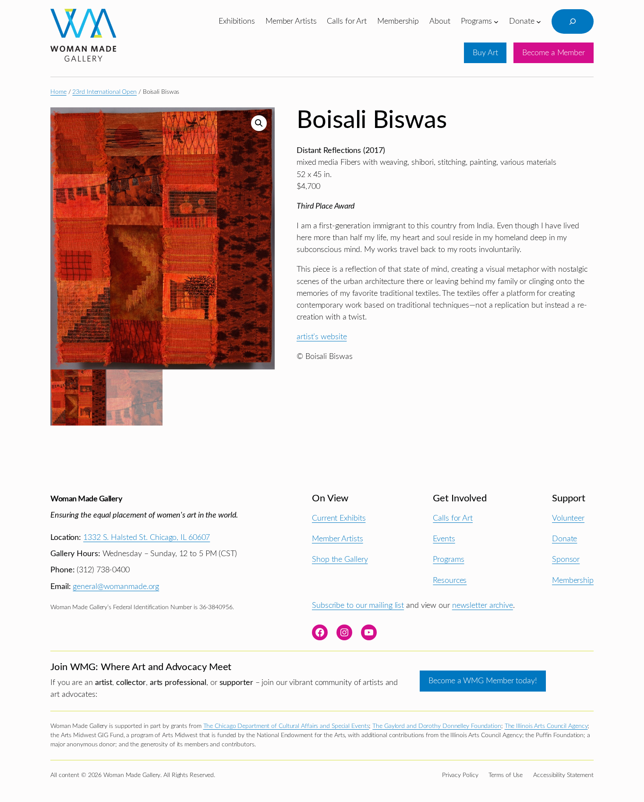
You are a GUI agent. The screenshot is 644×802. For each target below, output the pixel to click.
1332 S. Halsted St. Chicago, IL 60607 (146, 537)
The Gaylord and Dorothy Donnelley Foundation (436, 726)
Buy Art (485, 53)
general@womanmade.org (116, 586)
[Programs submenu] (496, 21)
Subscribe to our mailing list (358, 605)
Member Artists (337, 539)
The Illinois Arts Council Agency (546, 726)
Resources (450, 580)
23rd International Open (104, 92)
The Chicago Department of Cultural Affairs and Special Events (286, 726)
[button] (259, 123)
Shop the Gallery (340, 559)
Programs (448, 559)
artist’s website (322, 337)
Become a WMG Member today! (482, 681)
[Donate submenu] (538, 21)
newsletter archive (482, 605)
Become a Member (553, 53)
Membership (573, 580)
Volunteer (568, 518)
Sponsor (566, 559)
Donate (564, 539)
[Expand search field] (573, 21)
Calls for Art (453, 518)
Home (58, 92)
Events (444, 539)
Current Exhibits (338, 518)
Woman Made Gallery (86, 499)
